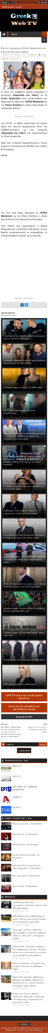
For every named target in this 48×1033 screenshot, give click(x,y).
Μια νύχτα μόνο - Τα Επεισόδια (26, 875)
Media (43, 55)
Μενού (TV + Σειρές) (13, 7)
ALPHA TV (17, 797)
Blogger (40, 1030)
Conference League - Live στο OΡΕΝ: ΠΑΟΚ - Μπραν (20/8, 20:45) (24, 634)
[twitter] (42, 2)
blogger (43, 744)
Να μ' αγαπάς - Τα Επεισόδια (25, 886)
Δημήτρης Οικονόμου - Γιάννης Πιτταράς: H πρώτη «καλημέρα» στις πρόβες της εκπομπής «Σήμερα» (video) (24, 559)
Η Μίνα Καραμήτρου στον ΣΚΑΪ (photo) (20, 684)
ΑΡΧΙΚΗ (4, 1028)
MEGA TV (17, 766)
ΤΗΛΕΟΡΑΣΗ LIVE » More (16, 760)
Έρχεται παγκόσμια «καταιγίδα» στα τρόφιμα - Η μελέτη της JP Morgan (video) (29, 966)
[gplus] (46, 2)
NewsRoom (32, 55)
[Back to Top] (29, 1024)
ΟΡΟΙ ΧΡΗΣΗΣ (13, 1028)
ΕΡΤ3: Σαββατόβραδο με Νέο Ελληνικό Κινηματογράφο (19, 411)
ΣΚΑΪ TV (16, 807)
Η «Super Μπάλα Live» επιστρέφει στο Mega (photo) (24, 660)
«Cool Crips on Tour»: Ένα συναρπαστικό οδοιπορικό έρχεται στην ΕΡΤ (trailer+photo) (24, 337)
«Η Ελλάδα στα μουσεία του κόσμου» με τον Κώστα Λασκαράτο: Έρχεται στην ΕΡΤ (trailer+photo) (25, 585)
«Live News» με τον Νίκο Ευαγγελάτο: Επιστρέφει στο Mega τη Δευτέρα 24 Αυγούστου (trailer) (24, 536)
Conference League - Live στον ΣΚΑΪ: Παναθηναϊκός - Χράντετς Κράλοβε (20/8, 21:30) (25, 609)
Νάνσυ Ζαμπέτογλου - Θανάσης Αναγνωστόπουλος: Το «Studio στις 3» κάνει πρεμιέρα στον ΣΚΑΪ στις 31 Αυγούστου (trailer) (25, 486)
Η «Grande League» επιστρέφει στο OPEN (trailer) (23, 387)
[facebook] (39, 2)
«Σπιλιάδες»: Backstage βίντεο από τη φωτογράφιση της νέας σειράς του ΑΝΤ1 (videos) (24, 361)
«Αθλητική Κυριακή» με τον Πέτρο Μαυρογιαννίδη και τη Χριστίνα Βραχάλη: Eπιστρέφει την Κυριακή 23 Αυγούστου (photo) (24, 436)
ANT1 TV (17, 776)
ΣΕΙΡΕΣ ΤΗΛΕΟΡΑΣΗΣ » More (18, 818)
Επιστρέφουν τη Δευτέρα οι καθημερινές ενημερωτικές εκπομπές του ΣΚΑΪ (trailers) (21, 512)
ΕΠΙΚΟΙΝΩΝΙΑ (25, 1028)
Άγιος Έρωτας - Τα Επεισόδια (25, 834)
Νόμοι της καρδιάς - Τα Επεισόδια (27, 823)
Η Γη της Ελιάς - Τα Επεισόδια (25, 844)
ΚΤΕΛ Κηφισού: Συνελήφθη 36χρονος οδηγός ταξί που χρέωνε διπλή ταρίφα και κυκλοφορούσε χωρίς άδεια (29, 919)
